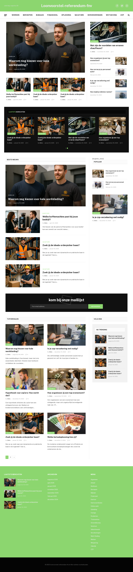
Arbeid (93, 483)
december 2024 (52, 499)
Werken (15, 15)
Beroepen (28, 15)
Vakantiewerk (95, 529)
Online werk (95, 506)
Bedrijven (94, 486)
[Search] (128, 15)
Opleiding (66, 15)
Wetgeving (111, 15)
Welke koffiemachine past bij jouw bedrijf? (18, 95)
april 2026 (50, 483)
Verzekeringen (94, 15)
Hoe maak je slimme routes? (101, 92)
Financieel (52, 15)
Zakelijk (12, 56)
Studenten (94, 516)
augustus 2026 (52, 479)
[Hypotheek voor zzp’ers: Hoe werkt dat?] (25, 379)
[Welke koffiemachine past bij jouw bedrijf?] (18, 85)
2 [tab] (67, 148)
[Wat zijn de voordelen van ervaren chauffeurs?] (108, 32)
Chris (10, 69)
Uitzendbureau (96, 523)
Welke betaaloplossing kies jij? (62, 437)
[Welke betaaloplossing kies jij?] (66, 423)
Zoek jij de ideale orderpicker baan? (45, 95)
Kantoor (10, 90)
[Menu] (5, 15)
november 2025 (52, 489)
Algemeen (94, 41)
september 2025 (52, 493)
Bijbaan (40, 15)
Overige (93, 513)
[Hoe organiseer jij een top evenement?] (121, 61)
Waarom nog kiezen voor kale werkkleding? (29, 63)
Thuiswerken (95, 519)
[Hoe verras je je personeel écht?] (121, 72)
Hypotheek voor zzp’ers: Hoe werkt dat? (22, 394)
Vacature (79, 15)
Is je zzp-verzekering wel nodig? (100, 82)
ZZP (122, 15)
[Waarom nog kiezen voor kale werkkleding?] (45, 47)
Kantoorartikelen (96, 503)
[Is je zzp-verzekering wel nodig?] (121, 83)
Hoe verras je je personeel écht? (100, 70)
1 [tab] (65, 148)
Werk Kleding (95, 536)
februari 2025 (52, 496)
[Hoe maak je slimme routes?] (121, 95)
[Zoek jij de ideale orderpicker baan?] (45, 85)
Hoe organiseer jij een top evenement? (100, 59)
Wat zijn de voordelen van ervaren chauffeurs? (107, 47)
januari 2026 (51, 486)
